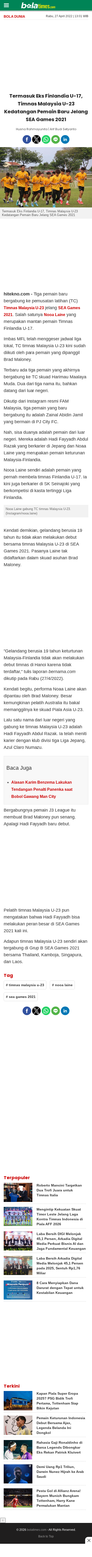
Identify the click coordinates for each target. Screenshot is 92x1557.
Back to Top (46, 1536)
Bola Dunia (14, 16)
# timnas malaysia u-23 (25, 985)
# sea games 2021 (21, 997)
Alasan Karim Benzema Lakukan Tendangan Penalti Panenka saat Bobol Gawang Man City (41, 789)
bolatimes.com (36, 1529)
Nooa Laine (54, 315)
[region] (46, 55)
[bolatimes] (38, 5)
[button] (6, 5)
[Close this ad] (88, 1540)
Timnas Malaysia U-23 (24, 308)
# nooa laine (62, 985)
